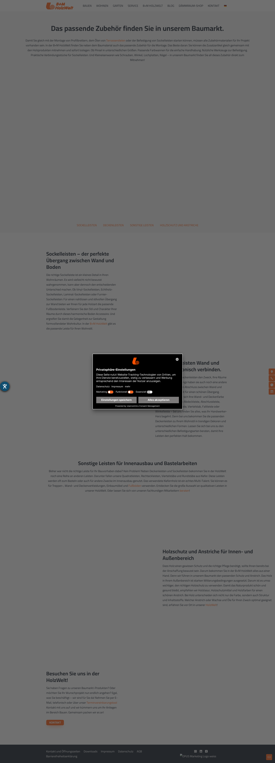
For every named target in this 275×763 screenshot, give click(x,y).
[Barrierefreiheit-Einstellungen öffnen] (4, 386)
